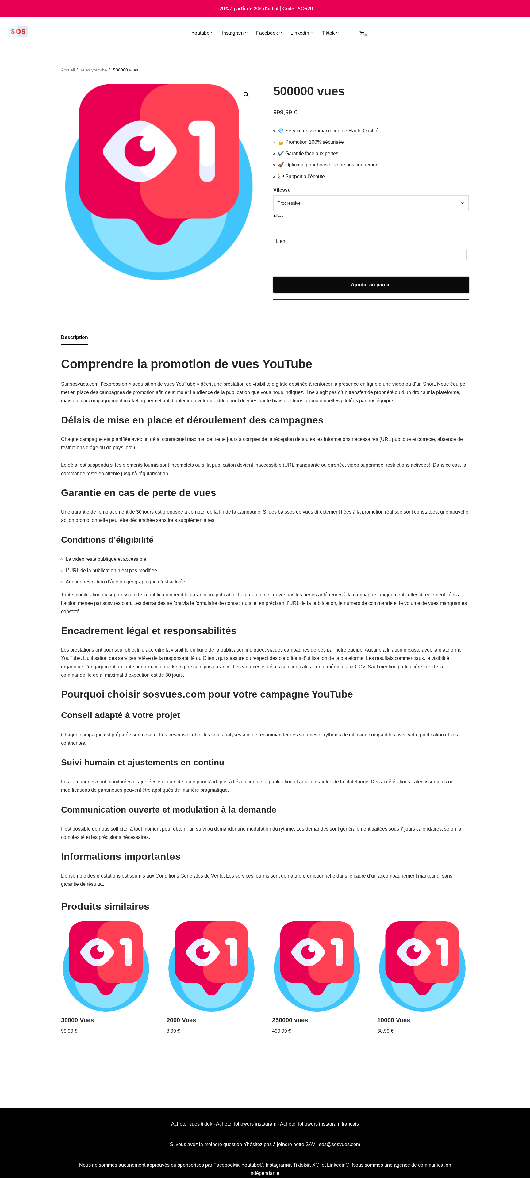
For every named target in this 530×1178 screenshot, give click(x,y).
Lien (280, 241)
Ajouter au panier (371, 284)
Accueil (68, 69)
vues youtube (94, 69)
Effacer (279, 215)
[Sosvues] (18, 33)
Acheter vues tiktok (191, 1123)
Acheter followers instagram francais (319, 1123)
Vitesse (281, 190)
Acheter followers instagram (246, 1123)
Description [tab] (74, 337)
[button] (212, 33)
